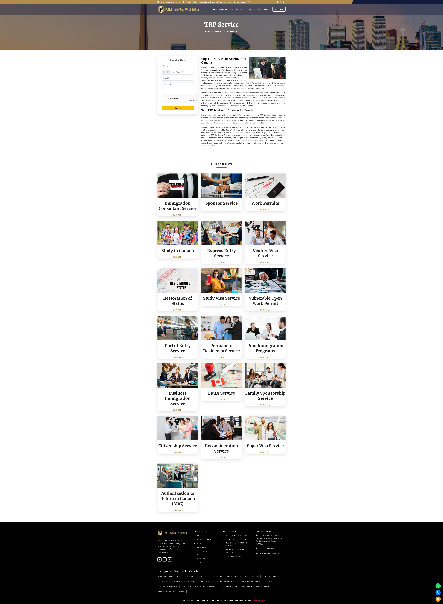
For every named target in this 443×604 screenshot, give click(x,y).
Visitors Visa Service (252, 576)
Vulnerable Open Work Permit (184, 581)
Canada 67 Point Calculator (235, 549)
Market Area (201, 559)
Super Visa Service (262, 586)
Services (249, 9)
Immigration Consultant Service (168, 576)
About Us (223, 9)
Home (214, 9)
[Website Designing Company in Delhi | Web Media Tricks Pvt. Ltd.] (259, 600)
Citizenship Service (224, 586)
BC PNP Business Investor (235, 553)
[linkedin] (283, 2)
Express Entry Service (234, 576)
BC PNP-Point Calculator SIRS (236, 535)
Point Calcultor (202, 551)
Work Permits (202, 576)
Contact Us (200, 555)
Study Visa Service (164, 581)
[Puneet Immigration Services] (178, 9)
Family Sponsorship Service (204, 586)
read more (177, 215)
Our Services (201, 547)
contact (266, 9)
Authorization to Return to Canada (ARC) (171, 591)
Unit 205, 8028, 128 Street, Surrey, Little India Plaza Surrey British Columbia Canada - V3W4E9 (218, 2)
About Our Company (204, 539)
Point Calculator (235, 9)
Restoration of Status (270, 576)
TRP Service (267, 581)
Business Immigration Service (167, 586)
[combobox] (166, 72)
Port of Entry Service (205, 581)
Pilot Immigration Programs (250, 581)
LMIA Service (186, 586)
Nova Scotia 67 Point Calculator (237, 539)
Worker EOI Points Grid (234, 557)
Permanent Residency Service (227, 581)
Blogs (259, 9)
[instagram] (280, 2)
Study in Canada (216, 576)
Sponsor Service (189, 576)
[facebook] (277, 2)
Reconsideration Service (243, 586)
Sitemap (199, 562)
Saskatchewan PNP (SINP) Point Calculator (237, 544)
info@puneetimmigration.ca (170, 2)
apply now (279, 9)
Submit (178, 108)
